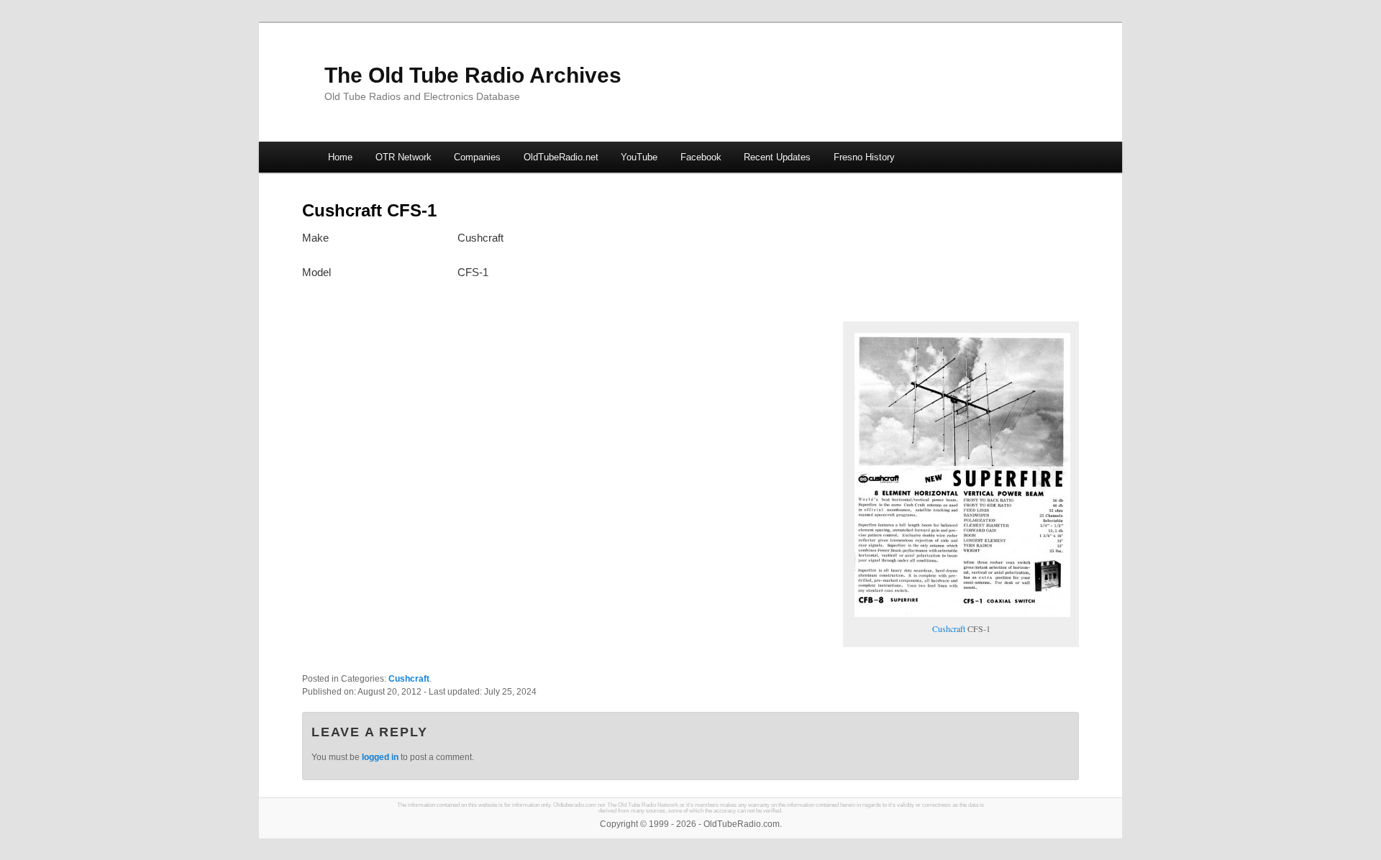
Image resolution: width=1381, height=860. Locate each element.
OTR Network (403, 157)
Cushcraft (948, 628)
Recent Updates (777, 157)
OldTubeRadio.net (561, 157)
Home (340, 157)
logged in (380, 757)
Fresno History (864, 157)
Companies (477, 157)
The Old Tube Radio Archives (472, 75)
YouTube (639, 157)
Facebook (700, 157)
